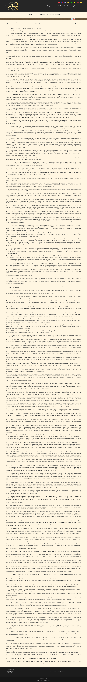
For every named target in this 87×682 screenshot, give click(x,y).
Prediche (55, 6)
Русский (59, 0)
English (65, 0)
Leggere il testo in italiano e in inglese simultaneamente (19, 23)
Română (74, 0)
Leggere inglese (38, 23)
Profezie (60, 6)
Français (62, 0)
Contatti (80, 6)
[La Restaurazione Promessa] (11, 6)
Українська (80, 0)
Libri (65, 6)
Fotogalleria (74, 6)
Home (44, 6)
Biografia (49, 6)
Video (68, 6)
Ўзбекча (71, 0)
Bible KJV (9, 673)
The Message (10, 669)
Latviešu (77, 0)
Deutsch (68, 0)
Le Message (10, 671)
